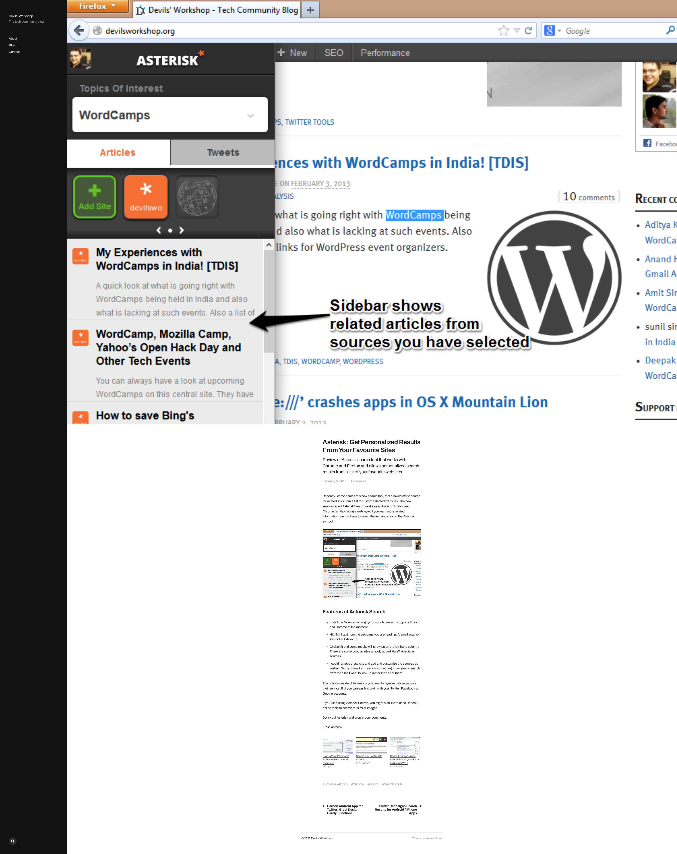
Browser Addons (336, 784)
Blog (12, 45)
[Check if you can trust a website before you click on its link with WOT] (405, 746)
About (13, 38)
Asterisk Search (353, 506)
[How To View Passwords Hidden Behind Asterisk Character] (338, 746)
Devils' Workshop (21, 16)
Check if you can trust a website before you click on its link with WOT (405, 759)
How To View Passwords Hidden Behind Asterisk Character (336, 759)
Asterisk (336, 727)
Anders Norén (434, 838)
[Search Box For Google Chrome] (371, 746)
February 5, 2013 (334, 481)
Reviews (360, 481)
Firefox (374, 784)
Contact (14, 52)
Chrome (358, 784)
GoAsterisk (351, 622)
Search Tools (393, 784)
